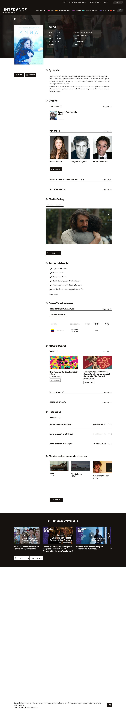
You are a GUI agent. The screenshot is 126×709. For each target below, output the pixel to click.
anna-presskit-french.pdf (61, 424)
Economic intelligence (92, 10)
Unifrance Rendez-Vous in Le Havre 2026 (74, 2)
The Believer (76, 474)
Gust (52, 473)
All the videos (37, 558)
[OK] (109, 705)
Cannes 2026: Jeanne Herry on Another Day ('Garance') (61, 548)
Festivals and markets (65, 10)
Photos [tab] (50, 205)
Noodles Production (81, 35)
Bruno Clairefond (100, 161)
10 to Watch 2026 (95, 2)
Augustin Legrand (79, 162)
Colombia (60, 330)
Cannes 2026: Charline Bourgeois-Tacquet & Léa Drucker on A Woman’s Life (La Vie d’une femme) (29, 549)
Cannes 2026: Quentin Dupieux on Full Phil (96, 548)
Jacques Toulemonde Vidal (83, 32)
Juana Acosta (56, 162)
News (52, 10)
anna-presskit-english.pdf (61, 434)
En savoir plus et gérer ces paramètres (26, 707)
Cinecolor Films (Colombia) (75, 330)
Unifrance (106, 10)
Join (114, 10)
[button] (107, 214)
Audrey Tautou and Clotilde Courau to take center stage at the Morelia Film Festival (96, 374)
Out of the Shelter (101, 476)
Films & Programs (41, 10)
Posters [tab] (59, 205)
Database (78, 10)
